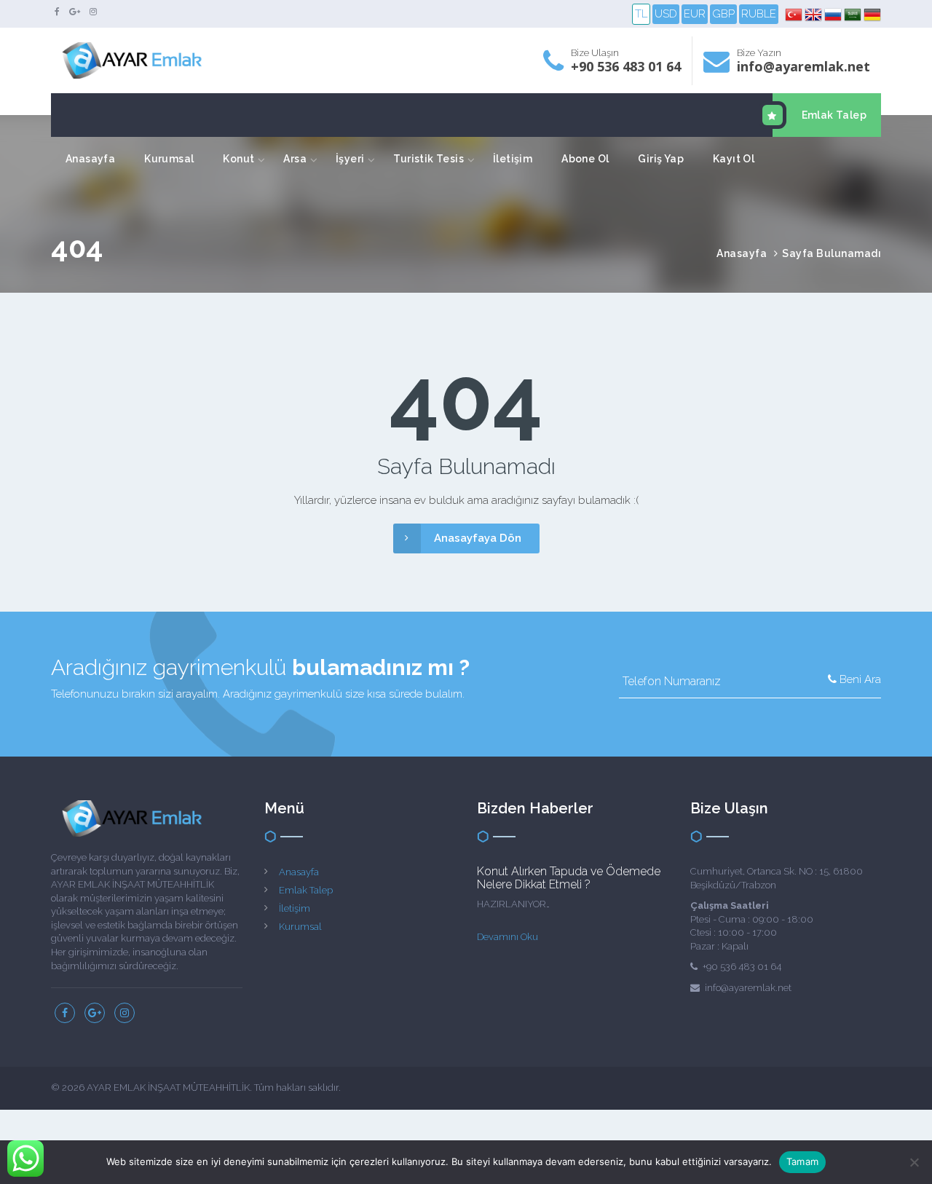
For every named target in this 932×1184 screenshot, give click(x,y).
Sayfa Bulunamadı (831, 253)
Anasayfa (90, 159)
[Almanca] (872, 14)
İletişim (512, 159)
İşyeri (350, 159)
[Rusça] (834, 14)
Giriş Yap (661, 159)
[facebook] (57, 12)
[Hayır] (914, 1162)
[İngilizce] (814, 14)
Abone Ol (585, 159)
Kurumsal (169, 159)
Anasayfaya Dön (477, 538)
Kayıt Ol (733, 159)
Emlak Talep (834, 115)
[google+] (74, 12)
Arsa (295, 159)
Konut (238, 159)
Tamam (802, 1161)
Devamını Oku (507, 936)
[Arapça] (854, 14)
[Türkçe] (795, 14)
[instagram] (93, 12)
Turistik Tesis (428, 159)
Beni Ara (859, 679)
